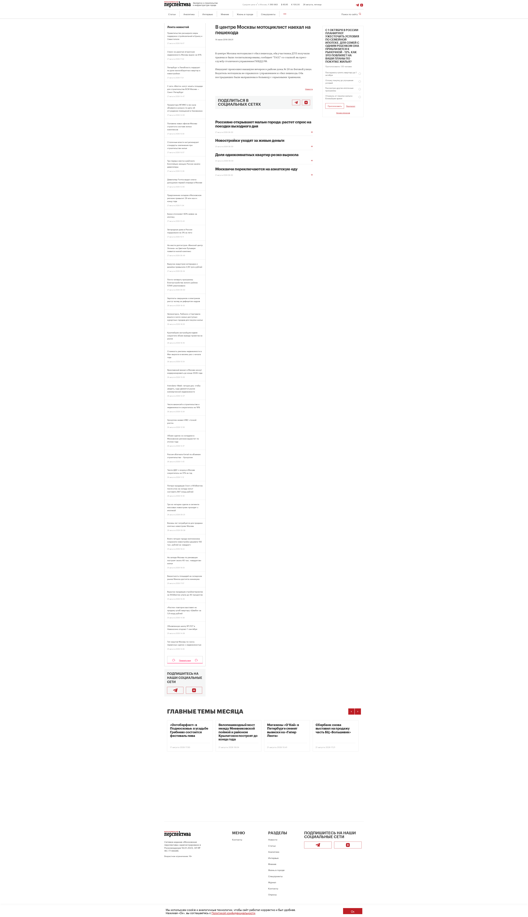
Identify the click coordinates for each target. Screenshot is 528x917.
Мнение (225, 14)
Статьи (172, 14)
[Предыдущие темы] (351, 711)
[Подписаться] (361, 4)
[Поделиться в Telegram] (296, 102)
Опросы (272, 894)
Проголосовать (335, 105)
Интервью (207, 14)
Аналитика (189, 14)
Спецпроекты (268, 14)
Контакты (237, 839)
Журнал (272, 882)
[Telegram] (357, 4)
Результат (350, 106)
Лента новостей (178, 27)
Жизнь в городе (245, 14)
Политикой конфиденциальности (233, 912)
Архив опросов (343, 112)
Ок (352, 911)
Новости (309, 88)
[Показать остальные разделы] (284, 14)
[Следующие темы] (358, 711)
